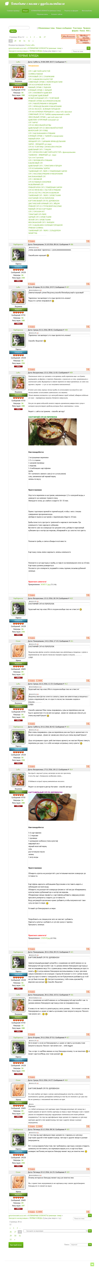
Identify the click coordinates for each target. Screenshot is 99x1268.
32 (29, 41)
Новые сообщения (64, 28)
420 (67, 1172)
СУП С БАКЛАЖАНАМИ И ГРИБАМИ (41, 133)
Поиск (82, 31)
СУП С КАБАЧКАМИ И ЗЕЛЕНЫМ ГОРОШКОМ (45, 225)
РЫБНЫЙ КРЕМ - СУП (36, 139)
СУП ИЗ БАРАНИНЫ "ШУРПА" (39, 168)
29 (15, 41)
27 (45, 37)
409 (71, 372)
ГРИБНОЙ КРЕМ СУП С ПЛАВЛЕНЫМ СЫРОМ (45, 187)
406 (71, 244)
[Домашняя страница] (39, 680)
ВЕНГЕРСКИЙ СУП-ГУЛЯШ (38, 130)
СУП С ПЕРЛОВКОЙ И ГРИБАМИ (40, 160)
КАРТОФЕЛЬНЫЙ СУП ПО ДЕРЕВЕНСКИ (43, 201)
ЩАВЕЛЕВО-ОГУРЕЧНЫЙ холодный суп (43, 120)
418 (66, 1080)
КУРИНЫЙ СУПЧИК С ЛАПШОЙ (40, 90)
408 (66, 330)
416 (71, 995)
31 (24, 41)
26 (40, 37)
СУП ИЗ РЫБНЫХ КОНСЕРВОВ (39, 182)
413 (67, 727)
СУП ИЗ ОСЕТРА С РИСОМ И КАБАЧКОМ (43, 193)
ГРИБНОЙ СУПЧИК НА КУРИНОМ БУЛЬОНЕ (44, 101)
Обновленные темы (46, 28)
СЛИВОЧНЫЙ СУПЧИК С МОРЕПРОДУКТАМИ (45, 82)
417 (67, 1037)
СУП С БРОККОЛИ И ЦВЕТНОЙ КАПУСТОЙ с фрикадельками (51, 152)
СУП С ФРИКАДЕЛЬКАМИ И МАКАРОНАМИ (45, 106)
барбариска (18, 244)
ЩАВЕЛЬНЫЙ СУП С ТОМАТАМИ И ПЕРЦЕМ (45, 166)
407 (67, 287)
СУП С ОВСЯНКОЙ (35, 179)
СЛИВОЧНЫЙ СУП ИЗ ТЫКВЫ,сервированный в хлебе (49, 114)
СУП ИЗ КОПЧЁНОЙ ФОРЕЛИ (39, 85)
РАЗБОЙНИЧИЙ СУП (35, 184)
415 (71, 952)
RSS (87, 31)
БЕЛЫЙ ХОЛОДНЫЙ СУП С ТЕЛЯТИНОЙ (43, 98)
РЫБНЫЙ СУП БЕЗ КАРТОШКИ (40, 209)
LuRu (33, 45)
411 (71, 641)
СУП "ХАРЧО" (33, 122)
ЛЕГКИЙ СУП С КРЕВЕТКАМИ (39, 220)
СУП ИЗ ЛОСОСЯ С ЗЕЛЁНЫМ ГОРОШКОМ (44, 109)
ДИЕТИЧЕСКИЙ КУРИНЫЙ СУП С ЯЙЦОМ (44, 203)
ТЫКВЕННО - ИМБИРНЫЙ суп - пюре (42, 155)
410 (71, 598)
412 (66, 684)
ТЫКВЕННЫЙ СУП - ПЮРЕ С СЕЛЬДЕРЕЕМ (44, 230)
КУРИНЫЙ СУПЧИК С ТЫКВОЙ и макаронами (45, 136)
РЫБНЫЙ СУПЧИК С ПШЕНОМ (39, 87)
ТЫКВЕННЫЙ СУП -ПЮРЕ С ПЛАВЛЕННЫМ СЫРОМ (47, 171)
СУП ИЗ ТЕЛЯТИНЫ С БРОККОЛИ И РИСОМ (45, 147)
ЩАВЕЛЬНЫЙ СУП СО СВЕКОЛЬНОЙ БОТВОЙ (45, 128)
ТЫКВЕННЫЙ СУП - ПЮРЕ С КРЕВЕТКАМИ (44, 195)
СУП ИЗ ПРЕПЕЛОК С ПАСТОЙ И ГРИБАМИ (44, 190)
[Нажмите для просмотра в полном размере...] (52, 432)
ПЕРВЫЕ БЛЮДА (36, 51)
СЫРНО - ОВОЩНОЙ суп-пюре (40, 144)
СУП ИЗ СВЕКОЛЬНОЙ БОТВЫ (39, 125)
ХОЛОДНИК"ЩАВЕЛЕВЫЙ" (38, 95)
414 (71, 769)
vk (92, 1264)
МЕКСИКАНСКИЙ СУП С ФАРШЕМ (41, 222)
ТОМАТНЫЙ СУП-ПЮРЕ (37, 214)
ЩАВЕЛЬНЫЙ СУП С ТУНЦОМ (39, 149)
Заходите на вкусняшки (18, 51)
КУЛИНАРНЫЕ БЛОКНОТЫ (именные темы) (44, 48)
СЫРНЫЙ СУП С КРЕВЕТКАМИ (39, 217)
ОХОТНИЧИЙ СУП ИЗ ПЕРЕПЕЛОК (41, 198)
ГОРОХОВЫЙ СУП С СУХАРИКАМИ (41, 76)
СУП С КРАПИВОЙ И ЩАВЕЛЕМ (40, 93)
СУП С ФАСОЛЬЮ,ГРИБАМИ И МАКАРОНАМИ (45, 174)
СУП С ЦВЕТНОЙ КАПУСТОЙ (39, 71)
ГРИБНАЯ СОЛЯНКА (35, 228)
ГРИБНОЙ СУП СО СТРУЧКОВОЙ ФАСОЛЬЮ (45, 206)
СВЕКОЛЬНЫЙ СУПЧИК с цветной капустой (45, 117)
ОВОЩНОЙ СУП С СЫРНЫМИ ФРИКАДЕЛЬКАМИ (47, 141)
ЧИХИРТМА (32, 233)
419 (67, 1129)
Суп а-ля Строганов (35, 157)
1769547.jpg (45, 938)
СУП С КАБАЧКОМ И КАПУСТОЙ (40, 79)
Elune (27, 45)
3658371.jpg (45, 584)
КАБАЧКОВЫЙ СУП (35, 163)
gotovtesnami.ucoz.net (17, 48)
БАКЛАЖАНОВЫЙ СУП (37, 176)
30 (20, 41)
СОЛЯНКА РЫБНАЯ (35, 74)
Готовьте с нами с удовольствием (37, 3)
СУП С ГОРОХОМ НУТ (36, 211)
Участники (77, 28)
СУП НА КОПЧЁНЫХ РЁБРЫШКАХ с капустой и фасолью (50, 112)
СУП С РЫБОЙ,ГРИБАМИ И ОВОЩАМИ (42, 103)
